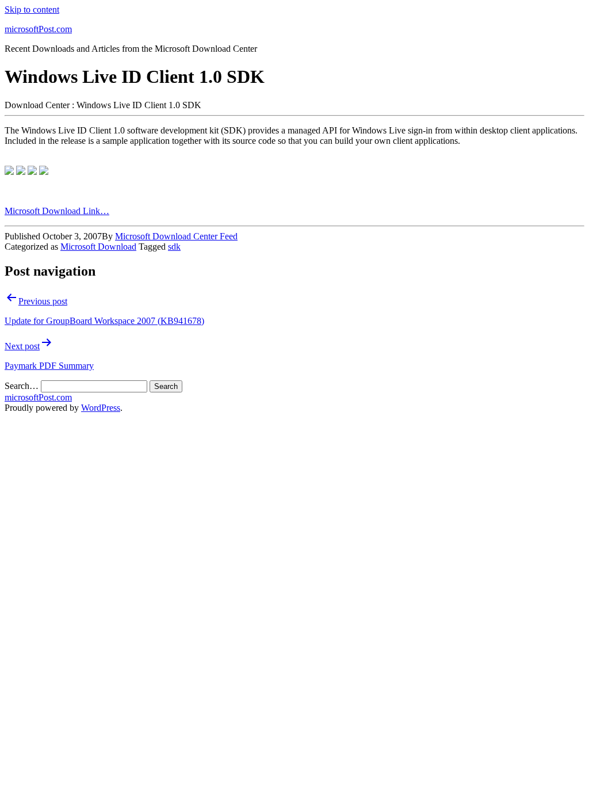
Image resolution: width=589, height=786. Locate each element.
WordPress (100, 408)
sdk (174, 246)
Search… (22, 386)
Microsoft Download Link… (57, 211)
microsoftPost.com (38, 29)
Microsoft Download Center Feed (176, 236)
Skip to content (32, 9)
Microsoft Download (98, 246)
